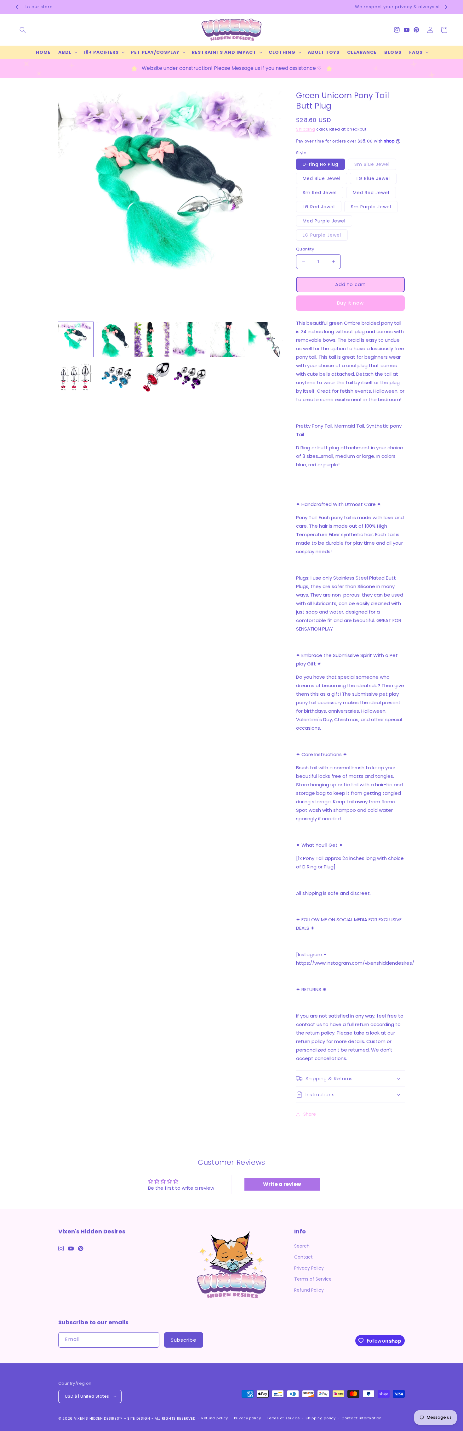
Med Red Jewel (371, 192)
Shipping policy (321, 1418)
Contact (303, 1257)
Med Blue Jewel (321, 178)
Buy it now (350, 303)
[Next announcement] (446, 7)
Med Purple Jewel (324, 221)
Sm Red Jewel (320, 192)
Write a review (282, 1184)
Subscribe (184, 1340)
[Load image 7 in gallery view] (75, 377)
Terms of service (283, 1418)
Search (302, 1246)
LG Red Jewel (319, 207)
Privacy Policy (309, 1268)
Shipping (305, 129)
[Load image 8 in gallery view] (113, 377)
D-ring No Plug (320, 164)
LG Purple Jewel (325, 236)
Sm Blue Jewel (375, 165)
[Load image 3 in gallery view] (151, 339)
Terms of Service (313, 1279)
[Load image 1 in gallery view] (75, 339)
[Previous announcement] (17, 7)
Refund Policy (309, 1290)
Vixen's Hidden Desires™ (98, 1418)
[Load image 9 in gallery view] (151, 377)
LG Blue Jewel (373, 178)
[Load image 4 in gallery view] (190, 339)
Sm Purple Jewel (371, 207)
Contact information (361, 1418)
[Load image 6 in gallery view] (266, 339)
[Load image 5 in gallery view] (227, 339)
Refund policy (214, 1418)
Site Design (138, 1418)
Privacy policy (247, 1418)
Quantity (305, 249)
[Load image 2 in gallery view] (113, 339)
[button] (23, 30)
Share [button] (309, 1114)
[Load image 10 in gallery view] (190, 377)
